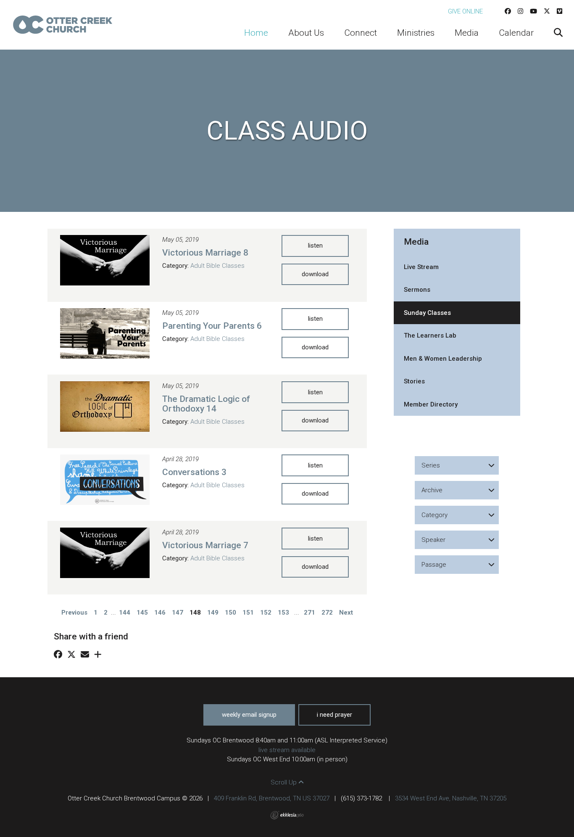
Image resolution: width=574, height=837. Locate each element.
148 (195, 612)
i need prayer (334, 714)
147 (177, 612)
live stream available (287, 750)
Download (315, 274)
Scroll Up (284, 782)
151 (248, 612)
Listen (315, 245)
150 (230, 612)
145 (142, 612)
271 (309, 612)
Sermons (417, 289)
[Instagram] (520, 11)
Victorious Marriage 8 (205, 253)
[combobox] (457, 465)
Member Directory (431, 404)
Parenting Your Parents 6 (212, 326)
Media (416, 242)
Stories (414, 381)
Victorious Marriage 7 (205, 545)
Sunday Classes (427, 313)
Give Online (465, 11)
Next (346, 612)
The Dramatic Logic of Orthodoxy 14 (206, 404)
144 (124, 612)
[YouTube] (533, 11)
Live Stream (421, 267)
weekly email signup (249, 714)
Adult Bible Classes (217, 265)
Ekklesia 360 (287, 815)
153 (283, 612)
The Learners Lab (430, 335)
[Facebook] (508, 11)
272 (327, 612)
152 (265, 612)
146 (160, 612)
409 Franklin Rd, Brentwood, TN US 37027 (271, 798)
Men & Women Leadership (443, 358)
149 (213, 612)
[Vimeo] (559, 11)
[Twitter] (547, 11)
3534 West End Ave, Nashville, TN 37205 (450, 798)
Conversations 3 (194, 472)
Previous (74, 612)
